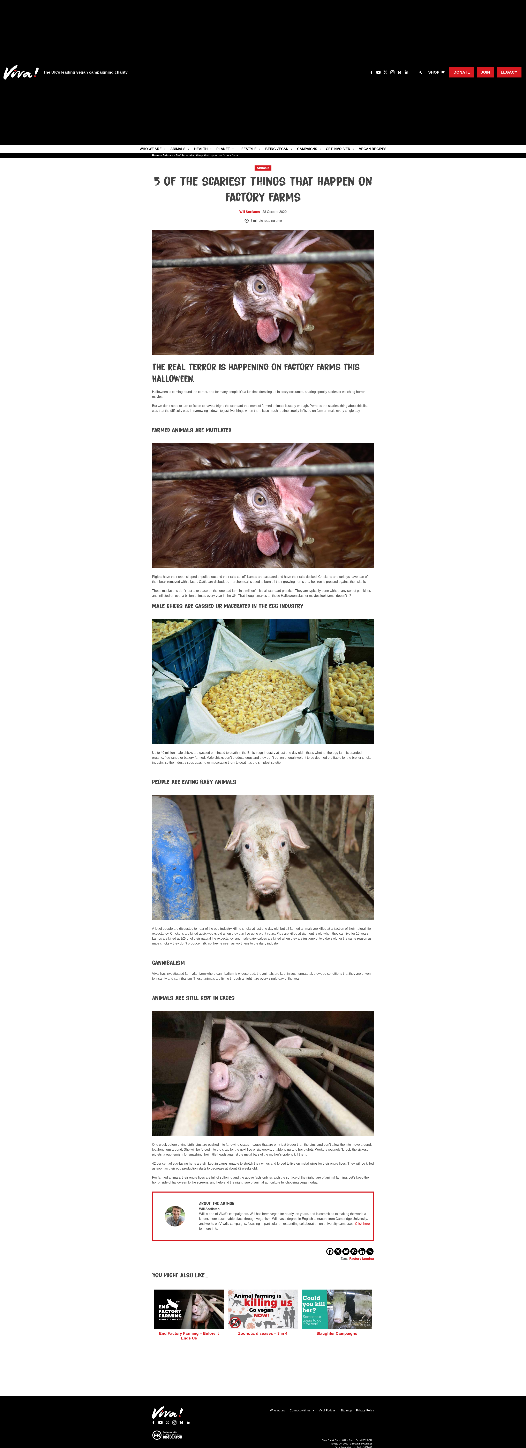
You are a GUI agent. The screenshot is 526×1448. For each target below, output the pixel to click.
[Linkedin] (362, 1251)
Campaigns (307, 149)
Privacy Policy (365, 1410)
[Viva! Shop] (443, 72)
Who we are (151, 149)
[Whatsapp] (354, 1251)
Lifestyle (248, 149)
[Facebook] (329, 1251)
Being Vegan (276, 149)
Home (155, 155)
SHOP (433, 72)
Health (201, 149)
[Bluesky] (346, 1251)
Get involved (338, 149)
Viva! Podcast (327, 1410)
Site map (346, 1410)
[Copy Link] (370, 1251)
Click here (362, 1223)
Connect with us (300, 1410)
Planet (223, 149)
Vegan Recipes (372, 149)
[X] (337, 1251)
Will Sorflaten (249, 212)
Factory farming (361, 1258)
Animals (178, 149)
